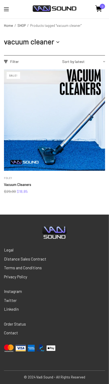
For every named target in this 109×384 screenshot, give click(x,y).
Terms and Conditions (23, 267)
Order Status (15, 324)
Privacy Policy (15, 276)
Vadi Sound (44, 377)
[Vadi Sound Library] (54, 9)
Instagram (13, 291)
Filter (14, 61)
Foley (8, 178)
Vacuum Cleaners (17, 184)
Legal (8, 250)
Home (8, 25)
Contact (11, 332)
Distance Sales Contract (25, 259)
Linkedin (11, 309)
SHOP (21, 25)
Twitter (10, 300)
